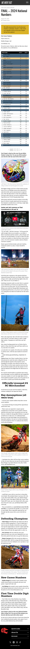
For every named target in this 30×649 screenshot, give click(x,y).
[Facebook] (20, 642)
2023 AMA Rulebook (8, 620)
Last (21, 150)
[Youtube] (14, 642)
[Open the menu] (27, 2)
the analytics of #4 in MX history (9, 47)
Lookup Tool (9, 155)
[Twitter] (10, 642)
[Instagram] (17, 642)
